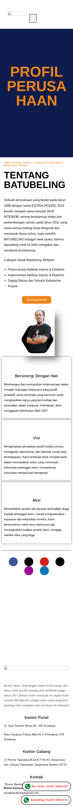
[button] (33, 18)
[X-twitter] (28, 561)
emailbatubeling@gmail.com (21, 792)
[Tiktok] (59, 561)
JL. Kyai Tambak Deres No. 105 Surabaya (29, 725)
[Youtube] (44, 561)
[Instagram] (28, 570)
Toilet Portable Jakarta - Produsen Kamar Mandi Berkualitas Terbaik (33, 164)
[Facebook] (13, 561)
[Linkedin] (44, 570)
